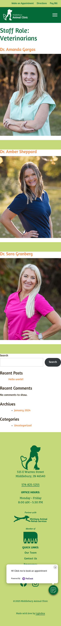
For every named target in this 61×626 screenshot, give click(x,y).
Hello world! (15, 379)
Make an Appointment (23, 3)
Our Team (31, 553)
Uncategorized (23, 425)
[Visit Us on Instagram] (34, 583)
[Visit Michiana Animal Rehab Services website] (30, 518)
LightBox (40, 613)
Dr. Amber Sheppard (18, 152)
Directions (42, 3)
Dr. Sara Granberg (16, 254)
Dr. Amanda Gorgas (17, 50)
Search (4, 355)
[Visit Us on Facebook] (23, 583)
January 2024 (22, 410)
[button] (53, 590)
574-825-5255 (31, 484)
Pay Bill (53, 3)
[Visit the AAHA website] (30, 537)
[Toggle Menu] (54, 14)
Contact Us (30, 558)
